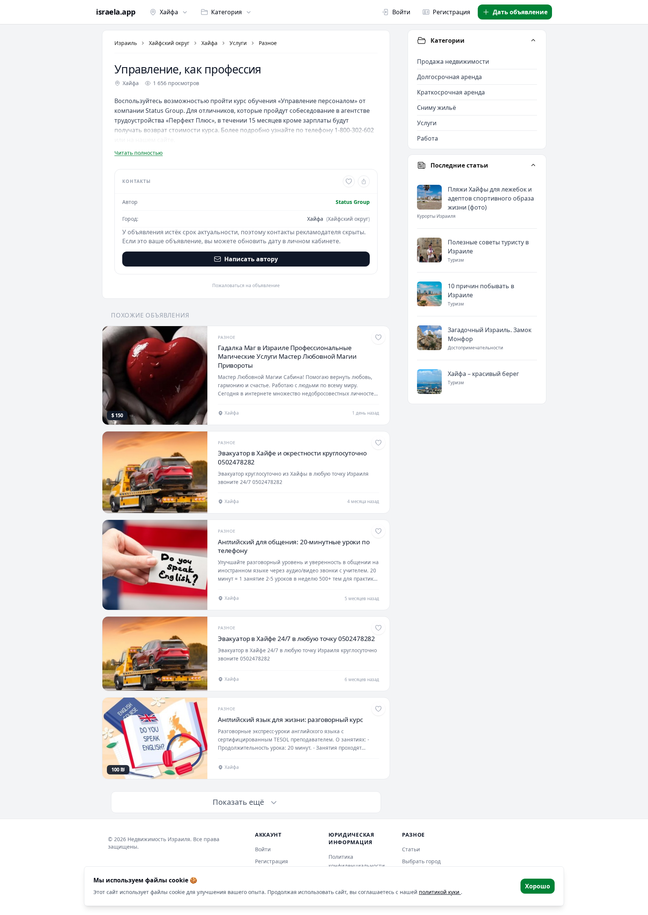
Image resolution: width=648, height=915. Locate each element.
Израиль (125, 42)
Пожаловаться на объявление (246, 286)
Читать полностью (138, 152)
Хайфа (169, 12)
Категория (226, 12)
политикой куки (440, 892)
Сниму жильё (436, 107)
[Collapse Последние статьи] (533, 165)
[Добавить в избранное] (349, 181)
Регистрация (451, 12)
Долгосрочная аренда (449, 77)
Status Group (353, 201)
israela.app (116, 12)
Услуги (238, 42)
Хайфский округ (169, 42)
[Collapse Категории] (533, 40)
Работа (427, 138)
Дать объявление (520, 12)
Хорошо (537, 886)
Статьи (411, 849)
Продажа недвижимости (453, 61)
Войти (401, 12)
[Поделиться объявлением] (364, 181)
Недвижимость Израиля (159, 839)
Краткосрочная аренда (451, 92)
